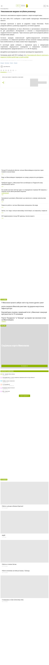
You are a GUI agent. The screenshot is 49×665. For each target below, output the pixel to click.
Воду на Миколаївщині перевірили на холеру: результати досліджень (22, 177)
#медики (15, 63)
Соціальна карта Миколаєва (15, 345)
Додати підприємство (24, 395)
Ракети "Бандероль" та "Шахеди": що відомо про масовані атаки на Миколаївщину (23, 319)
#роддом (2, 63)
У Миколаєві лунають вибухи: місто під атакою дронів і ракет (22, 303)
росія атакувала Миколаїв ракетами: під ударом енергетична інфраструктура (22, 307)
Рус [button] (44, 6)
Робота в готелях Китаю (9, 564)
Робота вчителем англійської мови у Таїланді (16, 571)
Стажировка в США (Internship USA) (12, 600)
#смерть (11, 63)
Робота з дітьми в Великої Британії (12, 506)
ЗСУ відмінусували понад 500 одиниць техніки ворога (17, 216)
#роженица (7, 63)
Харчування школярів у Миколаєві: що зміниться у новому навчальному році (23, 199)
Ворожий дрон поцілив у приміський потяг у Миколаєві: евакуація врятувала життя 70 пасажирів (24, 313)
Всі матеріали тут (24, 365)
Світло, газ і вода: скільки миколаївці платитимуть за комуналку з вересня (24, 211)
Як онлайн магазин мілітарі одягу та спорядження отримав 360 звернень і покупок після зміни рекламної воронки (24, 190)
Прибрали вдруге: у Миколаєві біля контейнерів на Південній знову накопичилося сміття (22, 183)
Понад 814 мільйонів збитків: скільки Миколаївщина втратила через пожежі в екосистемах (22, 171)
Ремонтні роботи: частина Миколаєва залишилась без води (19, 205)
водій (3, 535)
